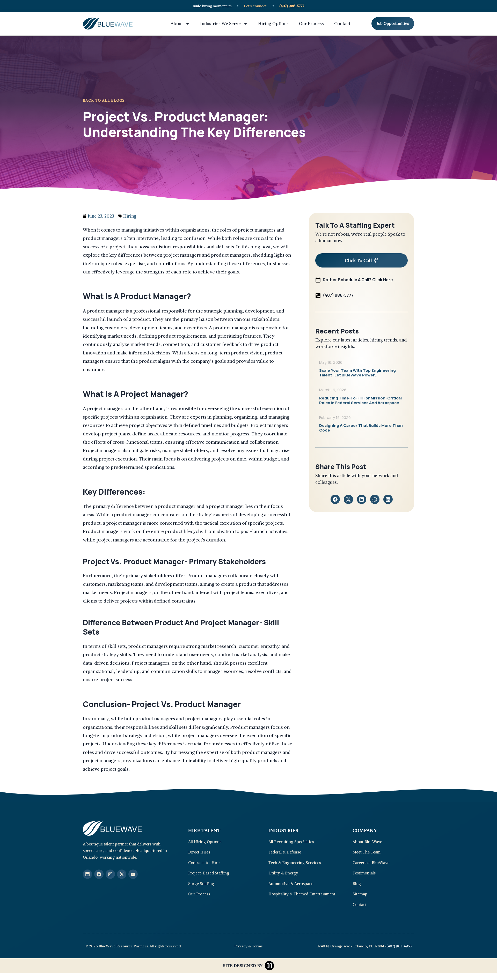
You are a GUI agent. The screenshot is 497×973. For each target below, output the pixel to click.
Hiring (129, 216)
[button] (335, 499)
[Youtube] (133, 874)
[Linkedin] (87, 874)
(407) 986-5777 (338, 295)
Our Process (311, 23)
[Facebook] (99, 874)
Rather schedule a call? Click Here (358, 280)
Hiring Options (273, 23)
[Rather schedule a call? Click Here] (318, 280)
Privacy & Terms (248, 946)
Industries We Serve (220, 23)
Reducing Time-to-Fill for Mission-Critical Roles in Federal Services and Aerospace (360, 400)
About (177, 23)
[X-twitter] (121, 874)
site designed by (242, 965)
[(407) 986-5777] (318, 295)
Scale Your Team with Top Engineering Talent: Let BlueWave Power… (357, 373)
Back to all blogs (104, 100)
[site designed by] (269, 965)
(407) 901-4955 (399, 946)
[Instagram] (110, 874)
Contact (342, 23)
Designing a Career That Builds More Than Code (361, 428)
